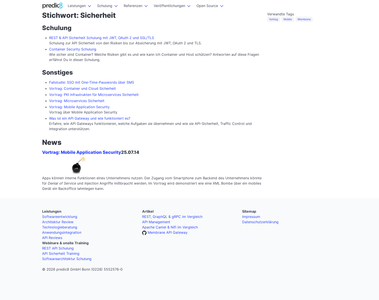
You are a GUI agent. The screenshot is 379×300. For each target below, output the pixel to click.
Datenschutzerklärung (260, 222)
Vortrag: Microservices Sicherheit (76, 101)
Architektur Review (57, 222)
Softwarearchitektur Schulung (66, 259)
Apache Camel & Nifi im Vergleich (170, 227)
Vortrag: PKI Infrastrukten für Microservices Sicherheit (94, 94)
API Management (156, 222)
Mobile (288, 19)
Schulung (104, 6)
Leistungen (77, 6)
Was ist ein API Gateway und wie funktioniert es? (89, 118)
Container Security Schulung (72, 49)
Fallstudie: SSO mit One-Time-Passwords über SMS (91, 82)
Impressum (251, 216)
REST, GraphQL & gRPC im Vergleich (172, 216)
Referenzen (133, 6)
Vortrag (273, 19)
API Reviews (52, 237)
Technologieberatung (59, 227)
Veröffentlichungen (169, 6)
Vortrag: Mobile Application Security (79, 107)
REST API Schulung (58, 248)
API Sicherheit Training (60, 253)
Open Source (207, 6)
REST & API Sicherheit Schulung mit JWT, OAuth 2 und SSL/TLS (101, 38)
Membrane (304, 19)
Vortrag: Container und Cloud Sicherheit (82, 88)
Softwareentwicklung (59, 216)
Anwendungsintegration (61, 232)
